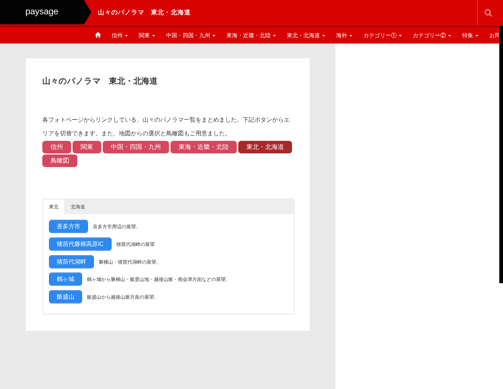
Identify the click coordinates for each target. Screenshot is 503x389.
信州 (118, 35)
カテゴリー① (380, 35)
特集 (468, 35)
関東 (145, 35)
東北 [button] (54, 206)
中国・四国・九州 (189, 35)
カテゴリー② (430, 35)
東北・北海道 (304, 35)
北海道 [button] (78, 206)
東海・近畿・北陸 (249, 35)
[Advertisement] (419, 104)
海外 (342, 35)
